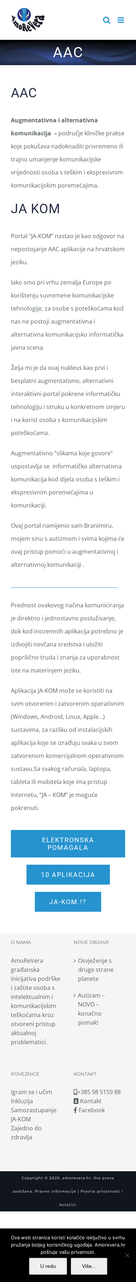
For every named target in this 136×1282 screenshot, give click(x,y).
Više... (89, 1266)
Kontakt (90, 1101)
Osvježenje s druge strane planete (96, 970)
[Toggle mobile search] (106, 20)
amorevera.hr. (77, 1178)
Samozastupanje (34, 1110)
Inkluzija (22, 1101)
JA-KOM (21, 1119)
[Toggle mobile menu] (121, 20)
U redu (48, 1266)
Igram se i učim (31, 1092)
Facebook (91, 1110)
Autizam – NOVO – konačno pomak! (91, 1008)
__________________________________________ (64, 585)
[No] (127, 1255)
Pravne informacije (54, 1191)
